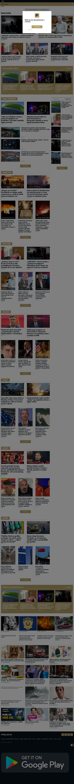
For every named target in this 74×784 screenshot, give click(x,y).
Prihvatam (37, 26)
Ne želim (30, 29)
